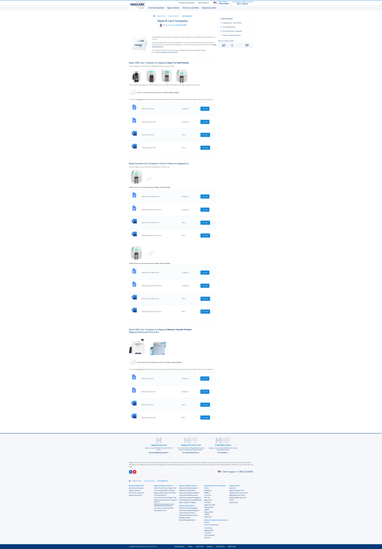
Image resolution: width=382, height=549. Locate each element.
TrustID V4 (207, 533)
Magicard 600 (208, 512)
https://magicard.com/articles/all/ (166, 52)
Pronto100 (207, 495)
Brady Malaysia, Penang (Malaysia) (190, 500)
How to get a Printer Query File (163, 508)
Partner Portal (220, 546)
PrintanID (207, 537)
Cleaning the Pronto (160, 510)
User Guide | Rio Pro (160, 495)
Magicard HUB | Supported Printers (165, 493)
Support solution (173, 16)
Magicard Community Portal (238, 493)
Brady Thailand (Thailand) (187, 502)
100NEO (206, 514)
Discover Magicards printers (158, 452)
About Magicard (203, 3)
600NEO (206, 493)
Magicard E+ (208, 500)
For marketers (223, 452)
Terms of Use (200, 546)
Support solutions (173, 8)
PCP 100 (207, 497)
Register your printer (209, 8)
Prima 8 (206, 522)
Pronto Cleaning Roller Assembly (164, 490)
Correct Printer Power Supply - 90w (165, 497)
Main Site (232, 488)
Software (232, 31)
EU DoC (231, 500)
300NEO (206, 509)
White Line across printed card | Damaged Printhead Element (164, 504)
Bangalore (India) (184, 517)
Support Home (161, 16)
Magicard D (207, 490)
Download (205, 135)
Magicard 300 (208, 507)
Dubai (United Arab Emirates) (188, 495)
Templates (238, 31)
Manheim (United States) (187, 490)
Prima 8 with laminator (211, 525)
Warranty (209, 546)
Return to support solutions (232, 35)
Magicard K (207, 517)
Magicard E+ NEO (209, 505)
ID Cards (225, 31)
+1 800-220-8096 (223, 3)
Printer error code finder (191, 8)
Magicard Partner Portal (237, 495)
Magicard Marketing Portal (237, 497)
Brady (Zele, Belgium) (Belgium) (189, 493)
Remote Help (233, 502)
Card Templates (209, 535)
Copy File (205, 109)
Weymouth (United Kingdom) (188, 488)
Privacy (190, 546)
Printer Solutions (179, 546)
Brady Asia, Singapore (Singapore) (190, 497)
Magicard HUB (208, 530)
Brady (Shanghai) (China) (187, 520)
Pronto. (206, 488)
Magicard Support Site (236, 490)
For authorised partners (190, 452)
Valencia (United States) (187, 513)
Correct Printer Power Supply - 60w (165, 488)
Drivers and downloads (156, 8)
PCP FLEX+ (207, 502)
